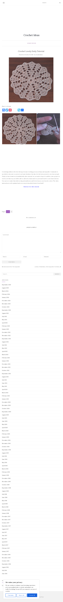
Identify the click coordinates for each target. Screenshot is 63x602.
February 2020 (6, 434)
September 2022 (6, 338)
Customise (11, 595)
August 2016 (5, 567)
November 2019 (6, 443)
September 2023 (6, 310)
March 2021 (5, 392)
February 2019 (6, 472)
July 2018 (4, 494)
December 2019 (6, 440)
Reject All (21, 595)
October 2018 (5, 484)
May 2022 (4, 348)
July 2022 (4, 345)
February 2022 (6, 357)
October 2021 (5, 370)
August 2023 (5, 313)
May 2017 (4, 538)
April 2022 (4, 351)
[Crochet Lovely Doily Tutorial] (31, 79)
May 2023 (4, 319)
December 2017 (6, 516)
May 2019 (4, 462)
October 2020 (6, 408)
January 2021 (5, 399)
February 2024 (6, 294)
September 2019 (6, 450)
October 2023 (5, 307)
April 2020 (5, 427)
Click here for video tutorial (31, 186)
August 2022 (5, 342)
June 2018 (4, 497)
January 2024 (5, 297)
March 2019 (5, 469)
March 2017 (5, 545)
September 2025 (6, 284)
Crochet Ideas (31, 35)
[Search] (60, 3)
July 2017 (4, 532)
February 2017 (6, 548)
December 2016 (6, 554)
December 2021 (6, 364)
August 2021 (5, 377)
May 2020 (4, 424)
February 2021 (6, 396)
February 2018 (6, 510)
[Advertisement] (31, 17)
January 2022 (5, 361)
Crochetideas (39, 54)
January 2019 (5, 475)
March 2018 (5, 507)
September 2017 (6, 526)
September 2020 (6, 411)
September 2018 (6, 488)
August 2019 (5, 453)
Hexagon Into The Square (11, 266)
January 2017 (5, 551)
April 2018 (4, 503)
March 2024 (5, 291)
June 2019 (4, 459)
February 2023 (6, 326)
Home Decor (31, 43)
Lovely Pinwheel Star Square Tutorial (47, 266)
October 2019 (5, 446)
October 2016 (5, 561)
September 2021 (6, 373)
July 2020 (4, 418)
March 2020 (5, 430)
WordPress (41, 597)
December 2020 (6, 402)
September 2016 (6, 564)
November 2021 (6, 367)
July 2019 (4, 456)
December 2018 (6, 478)
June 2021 (4, 383)
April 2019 (4, 465)
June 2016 (4, 573)
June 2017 (4, 535)
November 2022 (6, 335)
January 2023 (5, 329)
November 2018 (6, 481)
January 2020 (5, 437)
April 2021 (4, 389)
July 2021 (4, 380)
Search (57, 274)
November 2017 (6, 519)
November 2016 (6, 557)
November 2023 (6, 303)
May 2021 (4, 386)
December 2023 (6, 300)
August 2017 (5, 529)
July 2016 (4, 570)
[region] (21, 589)
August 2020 (5, 415)
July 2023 (4, 316)
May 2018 (4, 500)
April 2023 (4, 323)
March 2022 (5, 354)
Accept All (32, 595)
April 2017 (4, 542)
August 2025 (5, 288)
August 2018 (5, 491)
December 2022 (6, 332)
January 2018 (5, 513)
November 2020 (6, 405)
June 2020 (4, 421)
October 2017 (5, 523)
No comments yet (31, 217)
